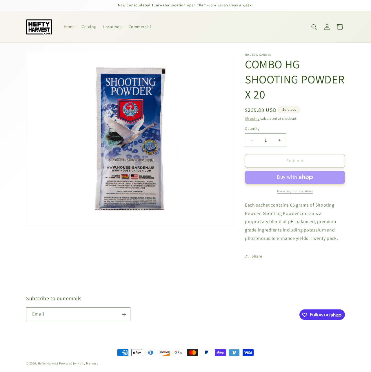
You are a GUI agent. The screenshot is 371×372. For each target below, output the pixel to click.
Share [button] (257, 256)
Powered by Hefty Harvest (78, 363)
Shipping (252, 118)
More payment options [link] (295, 191)
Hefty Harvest (48, 363)
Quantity (252, 128)
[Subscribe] (123, 314)
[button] (314, 27)
